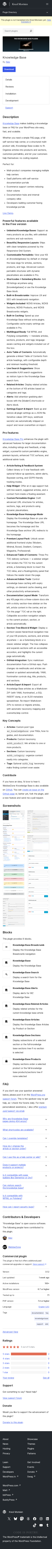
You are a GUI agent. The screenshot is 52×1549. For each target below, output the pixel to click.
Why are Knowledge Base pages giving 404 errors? (15, 1120)
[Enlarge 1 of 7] (21, 814)
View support (38, 1264)
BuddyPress (10, 1499)
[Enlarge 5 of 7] (45, 814)
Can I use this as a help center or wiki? (22, 1157)
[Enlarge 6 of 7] (45, 838)
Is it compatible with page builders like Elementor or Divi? (18, 1176)
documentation (38, 1313)
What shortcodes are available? (18, 1130)
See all (46, 1377)
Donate (32, 1471)
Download (9, 69)
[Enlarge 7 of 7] (45, 857)
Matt (6, 1490)
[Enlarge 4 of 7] (21, 901)
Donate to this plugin (13, 1422)
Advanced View (10, 1331)
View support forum (12, 1398)
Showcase (32, 1439)
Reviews (9, 86)
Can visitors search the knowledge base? (13, 1186)
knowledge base (41, 1318)
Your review (8, 1377)
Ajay (8, 62)
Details (8, 79)
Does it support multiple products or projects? (14, 1166)
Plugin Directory (10, 12)
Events (30, 1467)
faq (47, 1313)
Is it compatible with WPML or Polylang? (13, 1196)
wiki (46, 1324)
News (5, 1443)
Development (12, 100)
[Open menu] (47, 4)
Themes (31, 1443)
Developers (8, 1471)
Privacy (6, 1453)
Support (9, 107)
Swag (31, 1476)
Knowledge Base (11, 123)
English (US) (44, 1307)
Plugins (30, 1448)
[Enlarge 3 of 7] (21, 867)
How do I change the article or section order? (14, 1147)
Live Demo (8, 213)
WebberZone (14, 1247)
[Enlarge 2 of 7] (21, 826)
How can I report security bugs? (18, 1207)
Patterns (31, 1453)
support (40, 1324)
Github (9, 789)
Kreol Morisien (16, 1512)
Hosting (6, 1448)
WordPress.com (12, 1485)
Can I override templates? (15, 1138)
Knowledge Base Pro (13, 439)
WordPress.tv (11, 1476)
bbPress (8, 1495)
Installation (10, 93)
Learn (5, 1462)
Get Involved (33, 1462)
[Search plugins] (31, 31)
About (6, 1439)
